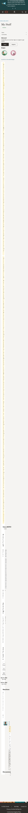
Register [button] (14, 44)
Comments (14, 34)
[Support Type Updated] (13, 53)
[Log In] (25, 12)
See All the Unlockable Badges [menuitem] (7, 59)
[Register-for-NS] (14, 12)
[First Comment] (4, 53)
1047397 (3, 517)
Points (4, 674)
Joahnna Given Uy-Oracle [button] (10, 761)
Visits (4, 669)
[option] (6, 553)
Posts (14, 32)
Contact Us (23, 806)
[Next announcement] (15, 8)
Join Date (4, 679)
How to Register (13, 15)
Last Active (4, 684)
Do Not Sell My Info (16, 809)
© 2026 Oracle (5, 806)
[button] (5, 723)
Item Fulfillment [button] (9, 745)
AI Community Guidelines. (17, 1)
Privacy (8, 809)
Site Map (16, 806)
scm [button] (9, 735)
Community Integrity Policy (14, 812)
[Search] (22, 12)
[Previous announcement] (13, 8)
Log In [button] (5, 44)
